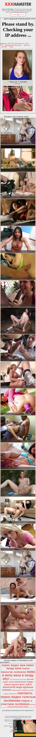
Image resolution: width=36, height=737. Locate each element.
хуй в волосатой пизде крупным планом (17, 687)
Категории (14, 14)
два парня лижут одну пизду (18, 679)
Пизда (11, 47)
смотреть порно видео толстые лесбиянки (18, 696)
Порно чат (21, 14)
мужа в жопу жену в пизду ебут (18, 675)
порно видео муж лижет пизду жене (18, 667)
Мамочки (27, 45)
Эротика (4, 47)
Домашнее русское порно (13, 45)
